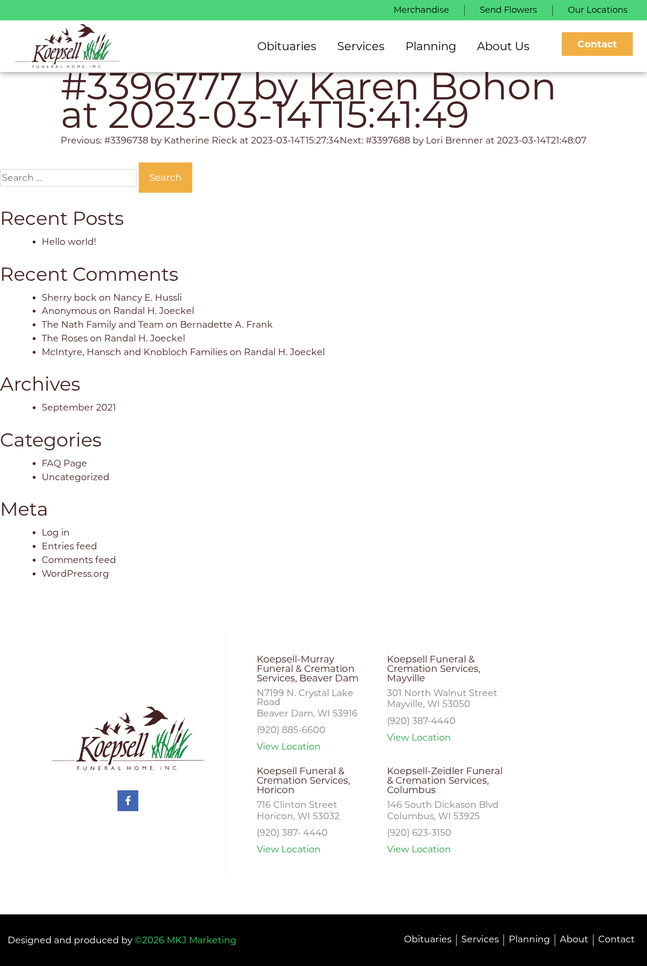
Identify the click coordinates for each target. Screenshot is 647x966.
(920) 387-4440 (421, 720)
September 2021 (79, 407)
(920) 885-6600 (291, 729)
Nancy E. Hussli (147, 297)
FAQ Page (64, 463)
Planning (529, 939)
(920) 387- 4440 (292, 832)
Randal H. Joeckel (153, 310)
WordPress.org (75, 573)
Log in (56, 532)
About (574, 939)
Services (480, 939)
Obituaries (427, 939)
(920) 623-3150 (419, 832)
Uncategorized (75, 477)
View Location (289, 746)
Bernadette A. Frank (226, 324)
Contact (597, 44)
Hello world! (69, 241)
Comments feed (79, 559)
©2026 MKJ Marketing (185, 940)
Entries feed (69, 546)
